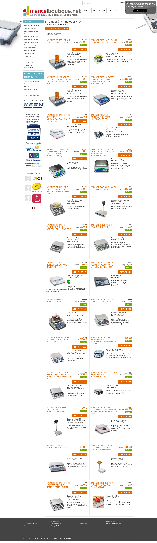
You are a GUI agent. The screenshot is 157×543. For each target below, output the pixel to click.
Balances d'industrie (30, 28)
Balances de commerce (31, 25)
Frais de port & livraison (30, 523)
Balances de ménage (30, 48)
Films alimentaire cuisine (31, 81)
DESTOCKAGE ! (29, 62)
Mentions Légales (83, 523)
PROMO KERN (28, 68)
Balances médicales (30, 34)
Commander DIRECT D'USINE (33, 101)
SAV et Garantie (99, 10)
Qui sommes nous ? (56, 523)
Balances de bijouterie (31, 39)
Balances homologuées (31, 45)
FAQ (109, 10)
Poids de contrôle (29, 53)
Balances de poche (30, 50)
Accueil (87, 10)
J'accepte (140, 11)
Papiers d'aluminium (30, 89)
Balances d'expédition (31, 31)
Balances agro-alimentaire (32, 42)
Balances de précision (31, 36)
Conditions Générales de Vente (113, 523)
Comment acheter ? (110, 521)
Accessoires (27, 56)
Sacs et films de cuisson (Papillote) (31, 85)
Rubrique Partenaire (56, 526)
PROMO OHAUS (29, 65)
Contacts (117, 10)
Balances (28, 21)
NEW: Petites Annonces (31, 96)
